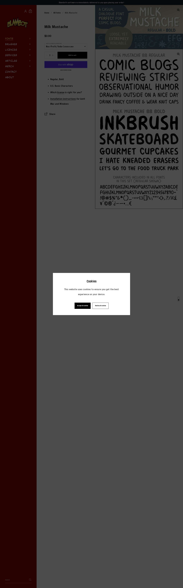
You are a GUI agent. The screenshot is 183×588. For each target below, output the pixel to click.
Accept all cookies (82, 305)
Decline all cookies (100, 305)
